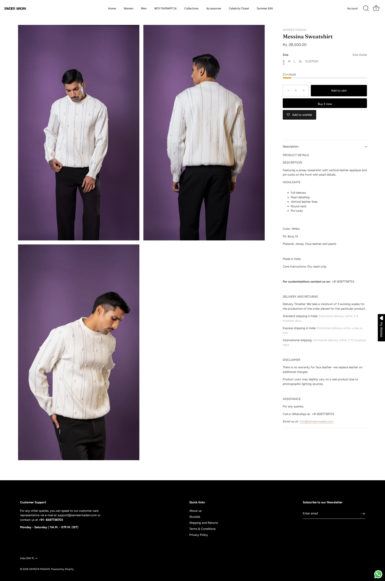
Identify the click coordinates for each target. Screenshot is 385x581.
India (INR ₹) (27, 558)
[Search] (366, 8)
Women (128, 8)
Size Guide (360, 55)
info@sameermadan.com (316, 421)
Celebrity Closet (239, 8)
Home (112, 8)
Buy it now (325, 104)
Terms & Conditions (202, 529)
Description (290, 147)
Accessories (213, 8)
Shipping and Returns (203, 523)
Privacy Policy (198, 535)
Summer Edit (265, 8)
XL (300, 61)
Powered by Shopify (62, 569)
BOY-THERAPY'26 (165, 8)
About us (195, 511)
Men (144, 8)
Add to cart (339, 90)
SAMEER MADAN (294, 30)
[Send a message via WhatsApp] (378, 574)
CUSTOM (311, 61)
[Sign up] (363, 514)
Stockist (194, 517)
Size (325, 55)
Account (352, 8)
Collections (191, 8)
